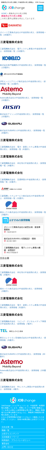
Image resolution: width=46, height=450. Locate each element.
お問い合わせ (7, 447)
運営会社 (5, 443)
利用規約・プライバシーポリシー (16, 440)
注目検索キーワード (10, 437)
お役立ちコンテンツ (10, 434)
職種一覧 (5, 430)
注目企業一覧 (7, 427)
